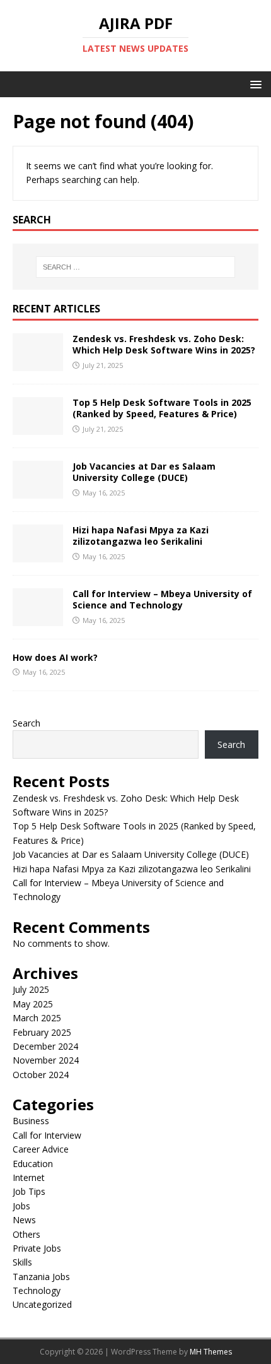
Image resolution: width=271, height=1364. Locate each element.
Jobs (21, 1206)
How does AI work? (55, 657)
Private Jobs (37, 1248)
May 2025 (33, 1004)
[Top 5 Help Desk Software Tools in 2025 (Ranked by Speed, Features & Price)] (38, 428)
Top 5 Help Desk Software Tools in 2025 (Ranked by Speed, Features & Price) (161, 408)
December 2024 (45, 1046)
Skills (22, 1262)
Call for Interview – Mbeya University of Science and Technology (162, 599)
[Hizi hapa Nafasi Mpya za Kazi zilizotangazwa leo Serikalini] (38, 555)
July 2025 (31, 989)
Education (33, 1164)
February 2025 (42, 1032)
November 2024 (46, 1060)
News (24, 1220)
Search (26, 723)
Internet (29, 1177)
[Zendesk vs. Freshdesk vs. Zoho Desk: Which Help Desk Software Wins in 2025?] (38, 364)
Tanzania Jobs (41, 1277)
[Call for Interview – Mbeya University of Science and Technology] (38, 619)
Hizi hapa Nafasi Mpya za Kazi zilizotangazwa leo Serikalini (140, 535)
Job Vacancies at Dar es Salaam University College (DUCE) (144, 471)
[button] (253, 83)
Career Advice (41, 1149)
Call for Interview (47, 1135)
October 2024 (41, 1075)
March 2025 (37, 1018)
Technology (37, 1290)
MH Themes (211, 1351)
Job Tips (29, 1191)
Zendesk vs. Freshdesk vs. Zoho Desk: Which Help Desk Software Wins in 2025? (163, 344)
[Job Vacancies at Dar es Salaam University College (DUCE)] (38, 491)
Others (26, 1234)
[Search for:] (135, 267)
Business (31, 1121)
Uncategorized (42, 1304)
